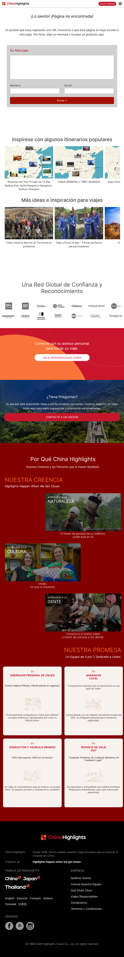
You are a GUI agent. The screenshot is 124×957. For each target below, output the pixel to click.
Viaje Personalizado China (62, 357)
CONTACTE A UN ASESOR (62, 417)
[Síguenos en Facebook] (9, 929)
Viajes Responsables (84, 896)
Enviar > (62, 100)
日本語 (22, 904)
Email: (68, 85)
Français (35, 898)
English (9, 898)
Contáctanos (79, 902)
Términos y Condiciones (86, 908)
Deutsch (22, 898)
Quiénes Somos (81, 878)
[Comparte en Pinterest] (20, 929)
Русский (10, 904)
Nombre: (15, 85)
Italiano (48, 898)
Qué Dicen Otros (81, 890)
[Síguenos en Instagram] (30, 929)
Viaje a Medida (107, 4)
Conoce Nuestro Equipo (86, 884)
